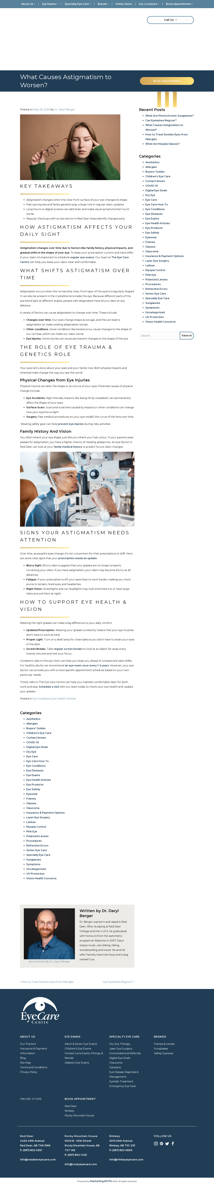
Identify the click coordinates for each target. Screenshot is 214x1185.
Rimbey (69, 1110)
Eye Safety (33, 789)
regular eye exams (82, 257)
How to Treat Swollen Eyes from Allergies (47, 981)
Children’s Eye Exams (78, 1048)
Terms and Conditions (33, 1067)
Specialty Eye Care (77, 4)
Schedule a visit (49, 686)
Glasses (31, 803)
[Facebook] (173, 1143)
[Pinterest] (161, 1143)
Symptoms (33, 864)
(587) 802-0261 (32, 1150)
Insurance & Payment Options (45, 812)
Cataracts (115, 1067)
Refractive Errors (37, 845)
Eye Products (35, 784)
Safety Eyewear (163, 1053)
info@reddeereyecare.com (38, 1159)
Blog (23, 1058)
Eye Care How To (37, 761)
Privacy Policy (28, 1072)
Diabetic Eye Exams (77, 1062)
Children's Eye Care (38, 733)
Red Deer (71, 1106)
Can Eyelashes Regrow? (118, 981)
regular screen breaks (68, 648)
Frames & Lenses (164, 1043)
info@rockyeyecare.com (81, 1164)
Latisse (31, 822)
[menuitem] (28, 4)
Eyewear (32, 794)
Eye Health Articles (64, 698)
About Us (27, 4)
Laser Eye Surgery (38, 817)
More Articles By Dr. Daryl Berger (49, 961)
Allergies (32, 723)
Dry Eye (31, 751)
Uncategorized (36, 869)
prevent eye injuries (71, 424)
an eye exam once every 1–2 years (87, 665)
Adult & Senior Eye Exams (81, 1043)
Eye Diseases (35, 770)
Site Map (25, 1062)
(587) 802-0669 (122, 1150)
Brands (102, 4)
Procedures (34, 840)
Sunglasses (33, 859)
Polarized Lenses (37, 836)
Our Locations (148, 4)
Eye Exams (49, 4)
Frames (31, 798)
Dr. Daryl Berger (64, 109)
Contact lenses (36, 737)
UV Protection (35, 873)
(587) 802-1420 (77, 1154)
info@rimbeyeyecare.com (126, 1159)
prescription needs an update (77, 558)
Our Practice (28, 1043)
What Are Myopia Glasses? (162, 143)
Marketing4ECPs (101, 1181)
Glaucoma (32, 808)
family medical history (68, 446)
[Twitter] (167, 1143)
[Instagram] (156, 1143)
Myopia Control (36, 826)
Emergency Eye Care (122, 1086)
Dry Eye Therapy (119, 1043)
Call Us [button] (169, 19)
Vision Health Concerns (41, 878)
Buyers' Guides (36, 728)
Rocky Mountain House (79, 1115)
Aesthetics (33, 718)
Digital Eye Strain (37, 747)
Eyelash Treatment (121, 1081)
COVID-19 (32, 742)
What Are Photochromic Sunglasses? (169, 115)
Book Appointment (178, 4)
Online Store (124, 4)
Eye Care (32, 756)
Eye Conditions (41, 698)
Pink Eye (31, 831)
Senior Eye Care (36, 850)
